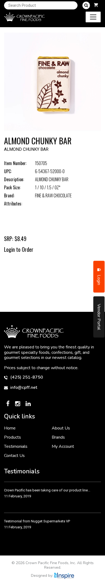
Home (10, 428)
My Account (63, 446)
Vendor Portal (99, 317)
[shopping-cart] (96, 5)
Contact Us (14, 456)
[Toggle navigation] (93, 17)
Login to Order (18, 249)
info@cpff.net (23, 387)
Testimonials (15, 446)
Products (12, 437)
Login (99, 279)
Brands (58, 437)
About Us (61, 428)
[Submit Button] (86, 5)
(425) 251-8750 (26, 377)
